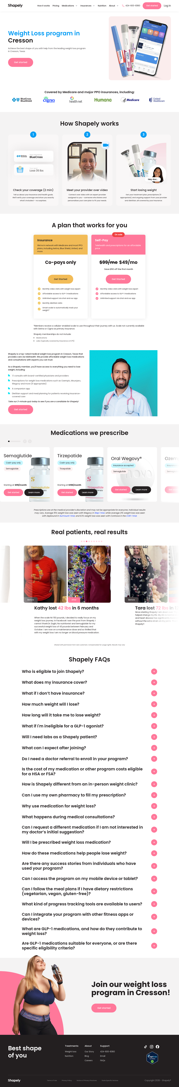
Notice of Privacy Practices (87, 1080)
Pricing (56, 6)
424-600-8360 (107, 1051)
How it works (43, 6)
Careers (89, 1060)
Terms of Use (52, 1080)
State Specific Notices (110, 1080)
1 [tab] (81, 541)
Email (102, 1056)
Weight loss (70, 1051)
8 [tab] (99, 541)
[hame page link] (15, 5)
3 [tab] (86, 541)
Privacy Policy (67, 1080)
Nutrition (102, 6)
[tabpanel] (25, 474)
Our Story (89, 1051)
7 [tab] (96, 541)
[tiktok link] (146, 1047)
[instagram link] (152, 1047)
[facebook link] (157, 1047)
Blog (87, 1056)
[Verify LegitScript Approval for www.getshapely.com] (152, 1057)
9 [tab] (101, 541)
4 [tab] (89, 541)
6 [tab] (94, 541)
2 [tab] (84, 541)
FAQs (102, 1060)
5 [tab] (91, 541)
